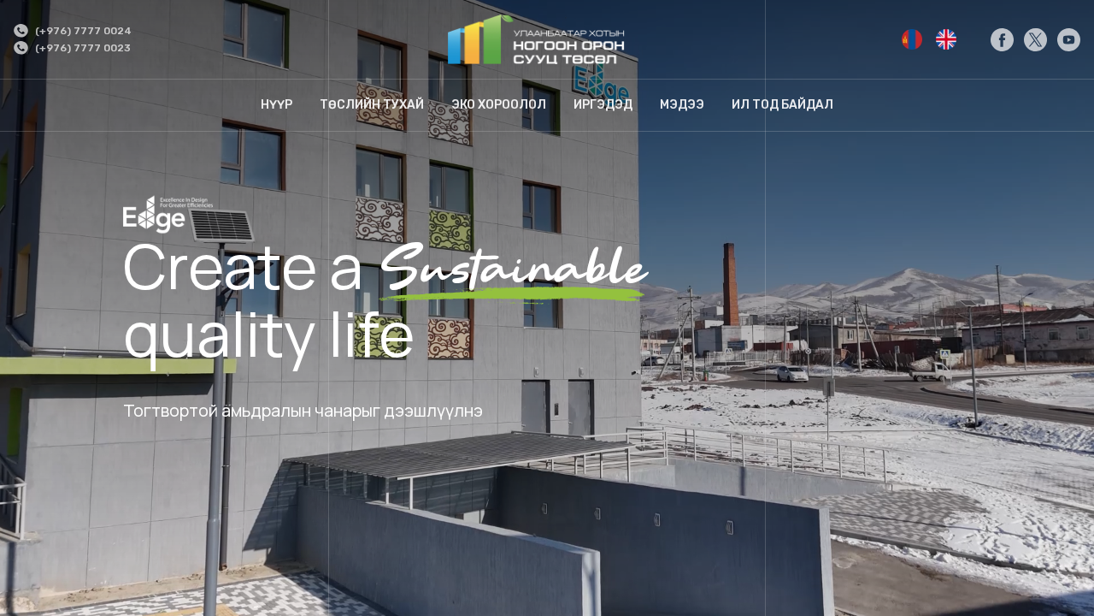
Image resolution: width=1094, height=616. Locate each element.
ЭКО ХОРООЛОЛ (498, 105)
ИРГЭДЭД (602, 105)
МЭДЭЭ (682, 105)
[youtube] (1068, 39)
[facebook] (1002, 39)
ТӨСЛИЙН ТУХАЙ (372, 105)
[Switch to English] (912, 39)
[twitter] (1035, 39)
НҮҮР (276, 105)
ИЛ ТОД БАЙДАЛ (782, 105)
